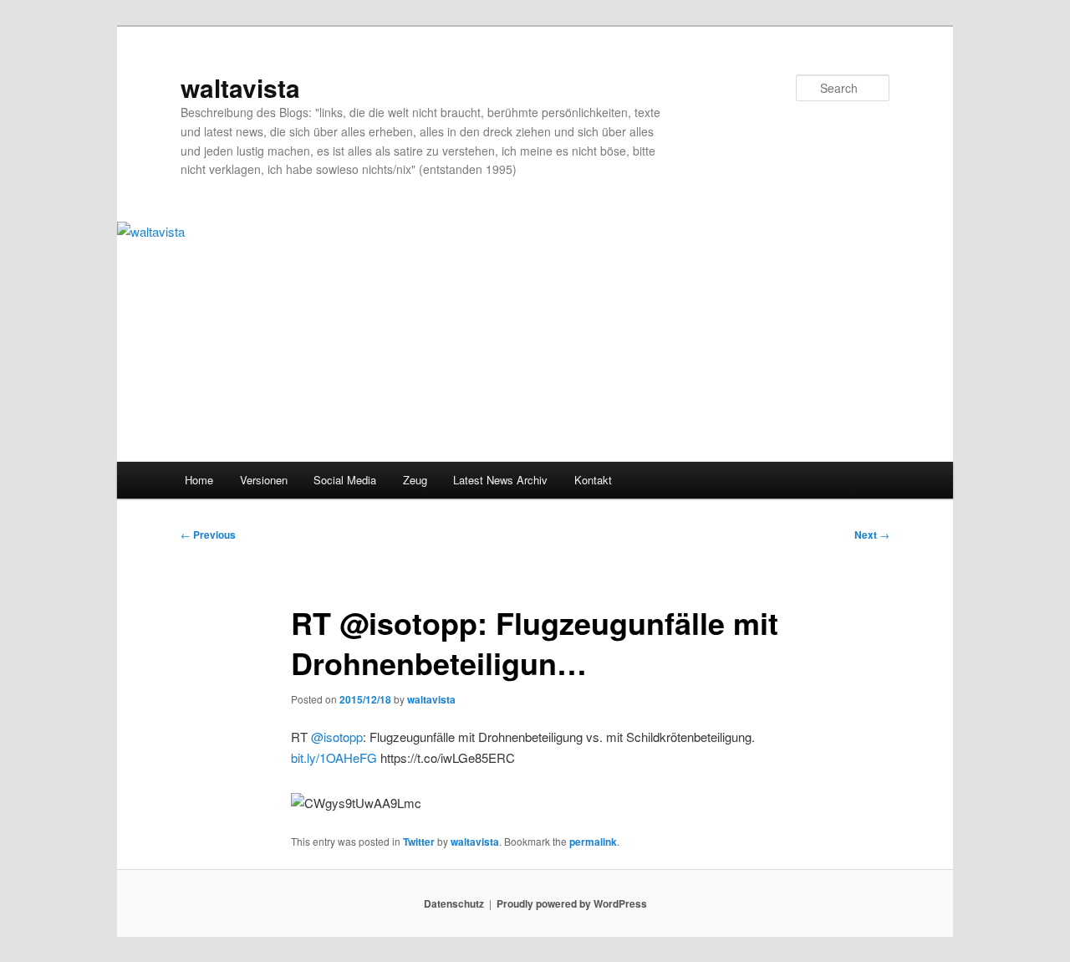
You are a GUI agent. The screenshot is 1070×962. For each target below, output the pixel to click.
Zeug (415, 480)
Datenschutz (454, 903)
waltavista (240, 87)
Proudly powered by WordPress (572, 903)
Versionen (264, 480)
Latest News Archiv (500, 480)
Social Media (344, 480)
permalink (593, 841)
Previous (208, 534)
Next (871, 534)
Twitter (419, 841)
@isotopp (337, 736)
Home (199, 480)
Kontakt (593, 480)
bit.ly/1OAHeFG (334, 757)
